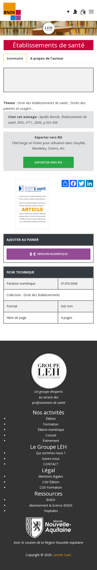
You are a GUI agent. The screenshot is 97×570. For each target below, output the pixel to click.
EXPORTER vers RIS (48, 162)
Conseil (51, 435)
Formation (50, 424)
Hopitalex (51, 511)
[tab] (15, 58)
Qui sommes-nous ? (50, 453)
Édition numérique (51, 429)
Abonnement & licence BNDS (50, 505)
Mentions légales (50, 476)
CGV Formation (51, 487)
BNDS (50, 500)
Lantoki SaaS (61, 555)
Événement (51, 440)
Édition (51, 418)
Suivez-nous (51, 458)
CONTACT (50, 464)
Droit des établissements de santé (43, 103)
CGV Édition (50, 482)
